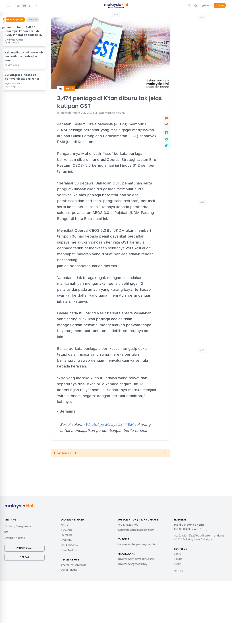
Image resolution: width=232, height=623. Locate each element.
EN (18, 5)
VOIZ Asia (66, 530)
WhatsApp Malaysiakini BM (109, 424)
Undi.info (66, 540)
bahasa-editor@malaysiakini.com (138, 544)
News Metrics (69, 550)
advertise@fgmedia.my (132, 564)
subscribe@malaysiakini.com (135, 530)
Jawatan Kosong (14, 538)
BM (24, 5)
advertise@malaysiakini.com (135, 559)
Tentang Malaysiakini (17, 526)
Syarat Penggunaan (73, 564)
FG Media (66, 535)
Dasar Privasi (69, 570)
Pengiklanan (24, 548)
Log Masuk (206, 5)
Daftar (220, 5)
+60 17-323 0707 (127, 524)
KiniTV (64, 524)
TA (35, 5)
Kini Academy (69, 545)
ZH (29, 5)
